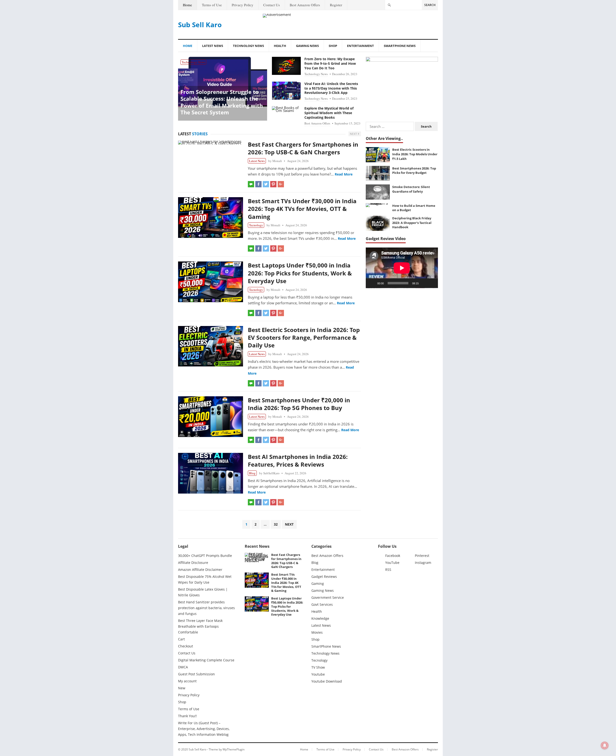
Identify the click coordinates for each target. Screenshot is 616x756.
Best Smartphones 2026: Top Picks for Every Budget (414, 170)
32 (276, 524)
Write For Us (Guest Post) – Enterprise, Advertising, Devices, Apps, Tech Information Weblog (204, 729)
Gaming (317, 583)
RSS (388, 569)
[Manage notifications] (605, 745)
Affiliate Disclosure (193, 562)
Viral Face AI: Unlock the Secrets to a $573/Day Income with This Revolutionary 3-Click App (331, 88)
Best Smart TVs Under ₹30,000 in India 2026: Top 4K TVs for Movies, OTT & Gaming (302, 209)
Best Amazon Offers (305, 4)
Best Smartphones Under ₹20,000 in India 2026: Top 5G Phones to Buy (299, 404)
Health (280, 46)
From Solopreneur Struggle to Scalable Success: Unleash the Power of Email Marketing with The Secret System (221, 102)
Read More (344, 174)
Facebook (392, 555)
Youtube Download (326, 681)
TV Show (318, 667)
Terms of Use (212, 4)
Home (187, 4)
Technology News (248, 46)
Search (430, 5)
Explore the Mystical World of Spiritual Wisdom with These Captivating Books (328, 113)
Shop (333, 46)
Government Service (327, 597)
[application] (402, 268)
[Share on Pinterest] (273, 184)
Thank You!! (187, 716)
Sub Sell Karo (200, 24)
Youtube (318, 674)
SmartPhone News (400, 46)
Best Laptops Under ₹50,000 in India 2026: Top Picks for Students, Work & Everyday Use (300, 273)
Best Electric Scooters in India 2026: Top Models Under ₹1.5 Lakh (414, 154)
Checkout (185, 646)
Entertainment (360, 46)
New (181, 688)
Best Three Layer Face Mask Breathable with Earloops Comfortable (200, 626)
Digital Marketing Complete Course (206, 660)
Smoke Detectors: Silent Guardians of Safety (411, 189)
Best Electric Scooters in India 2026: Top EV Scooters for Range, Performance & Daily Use (304, 337)
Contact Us (271, 4)
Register (336, 4)
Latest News (212, 46)
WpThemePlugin (233, 749)
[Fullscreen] (431, 283)
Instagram (423, 562)
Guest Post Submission (196, 674)
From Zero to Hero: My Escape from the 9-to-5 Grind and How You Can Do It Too (330, 63)
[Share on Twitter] (266, 184)
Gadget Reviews (324, 576)
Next (354, 134)
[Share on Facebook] (258, 184)
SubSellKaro (271, 473)
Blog (252, 473)
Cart (181, 639)
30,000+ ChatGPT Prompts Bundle (205, 555)
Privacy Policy (242, 4)
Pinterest (422, 555)
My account (187, 681)
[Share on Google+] (281, 184)
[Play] (372, 283)
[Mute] (424, 283)
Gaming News (307, 46)
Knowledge (320, 618)
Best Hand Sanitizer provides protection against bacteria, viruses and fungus (206, 608)
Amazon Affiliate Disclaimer (200, 569)
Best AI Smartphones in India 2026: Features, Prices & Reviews (298, 460)
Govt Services (322, 604)
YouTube (392, 562)
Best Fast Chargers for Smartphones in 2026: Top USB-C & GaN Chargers (303, 148)
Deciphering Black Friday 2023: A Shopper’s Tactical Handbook (411, 222)
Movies (317, 632)
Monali (277, 161)
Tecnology (256, 225)
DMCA (183, 667)
